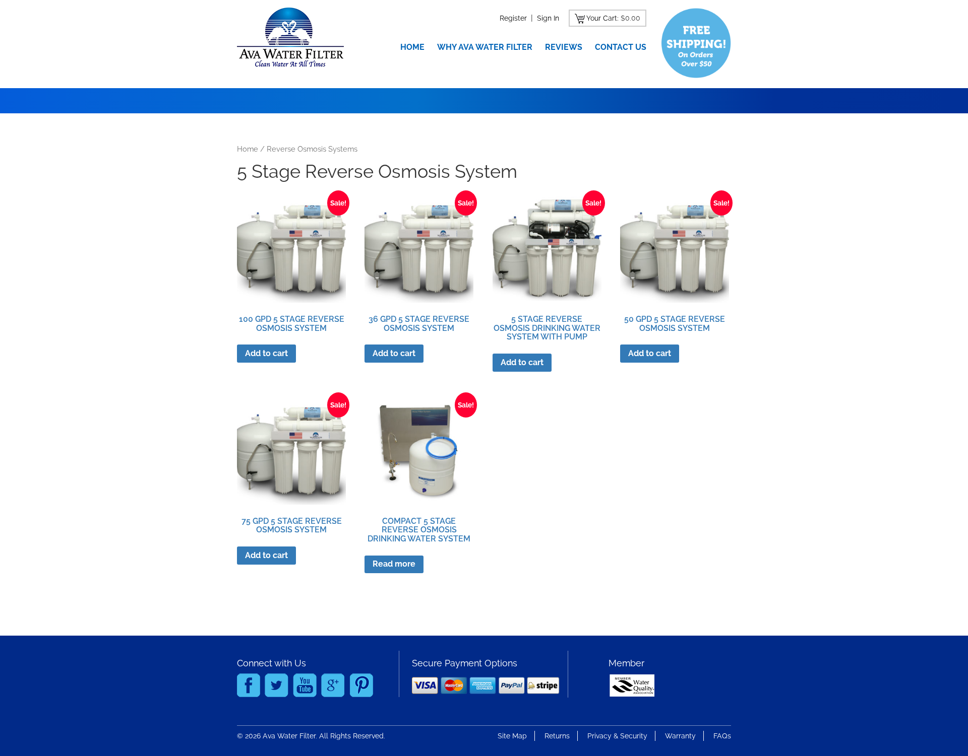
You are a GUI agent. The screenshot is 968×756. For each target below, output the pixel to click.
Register (513, 18)
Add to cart (266, 353)
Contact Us (620, 47)
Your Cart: (602, 18)
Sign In (548, 18)
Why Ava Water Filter (484, 47)
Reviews (563, 47)
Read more (394, 564)
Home (412, 47)
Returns (557, 736)
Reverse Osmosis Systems (312, 149)
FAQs (722, 736)
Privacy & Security (617, 736)
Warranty (680, 736)
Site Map (512, 736)
